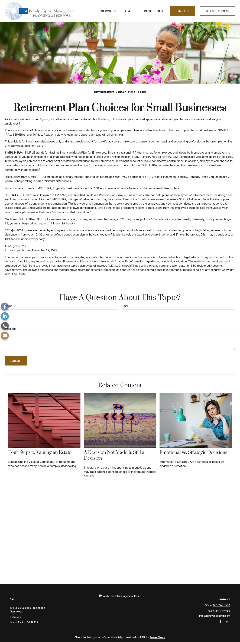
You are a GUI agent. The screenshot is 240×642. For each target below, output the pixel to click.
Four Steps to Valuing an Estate (39, 452)
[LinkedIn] (5, 316)
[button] (109, 11)
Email (125, 306)
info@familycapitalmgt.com (214, 615)
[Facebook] (5, 306)
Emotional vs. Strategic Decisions (193, 452)
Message (10, 328)
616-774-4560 (221, 605)
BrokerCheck (157, 637)
